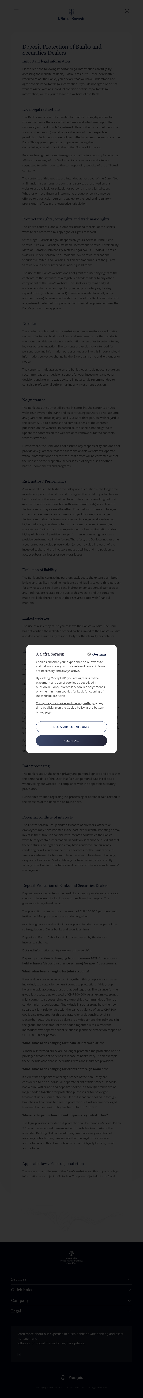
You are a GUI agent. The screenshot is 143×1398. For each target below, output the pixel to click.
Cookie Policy (50, 687)
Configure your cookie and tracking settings (65, 703)
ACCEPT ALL (71, 740)
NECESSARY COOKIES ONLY (71, 727)
